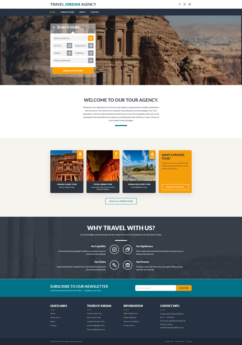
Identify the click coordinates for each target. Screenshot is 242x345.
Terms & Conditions (131, 321)
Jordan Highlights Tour (96, 325)
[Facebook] (180, 4)
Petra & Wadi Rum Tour (96, 329)
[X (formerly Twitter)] (185, 4)
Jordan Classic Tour (94, 313)
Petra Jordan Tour (94, 317)
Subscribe (184, 288)
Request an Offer (68, 169)
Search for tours (73, 70)
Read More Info (68, 162)
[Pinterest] (190, 4)
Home (52, 12)
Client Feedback (130, 317)
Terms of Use (169, 341)
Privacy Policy (129, 325)
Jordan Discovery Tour (96, 321)
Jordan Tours (67, 12)
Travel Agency (73, 4)
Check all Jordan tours (121, 201)
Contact (94, 12)
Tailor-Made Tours (131, 313)
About (82, 12)
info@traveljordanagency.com (172, 327)
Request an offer (175, 187)
